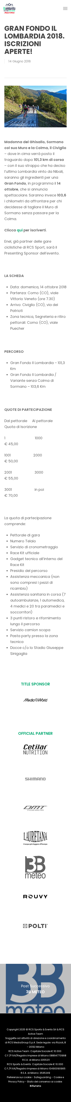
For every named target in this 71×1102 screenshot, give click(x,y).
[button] (65, 8)
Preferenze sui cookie (19, 1077)
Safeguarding (42, 1077)
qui (20, 230)
